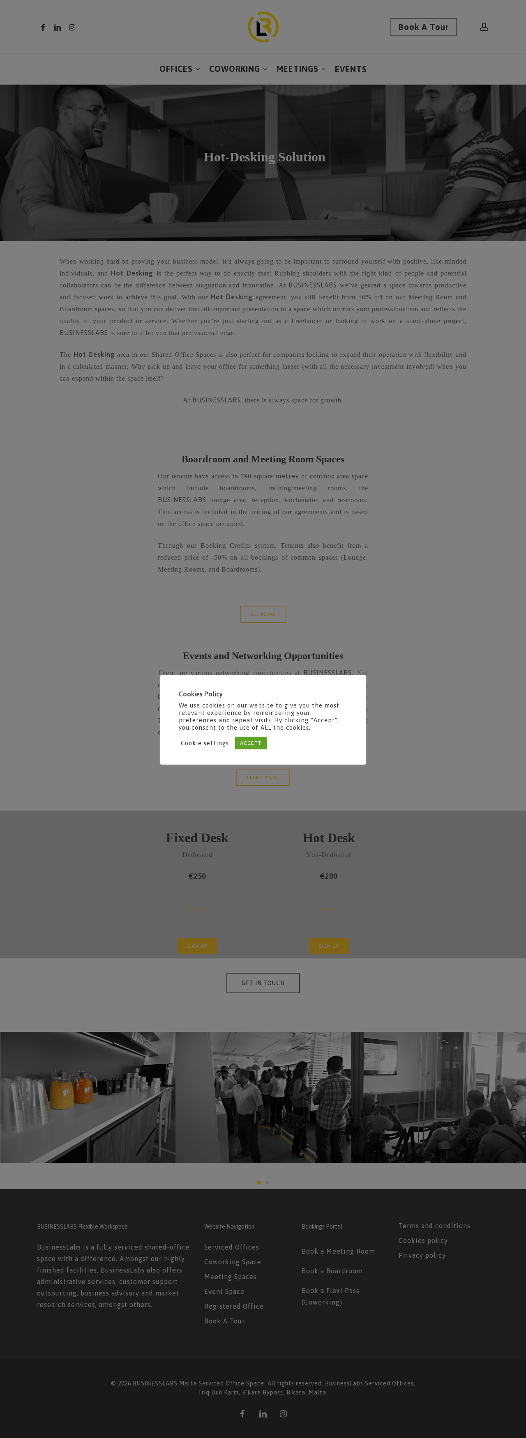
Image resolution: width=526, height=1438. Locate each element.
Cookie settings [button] (205, 743)
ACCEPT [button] (251, 743)
